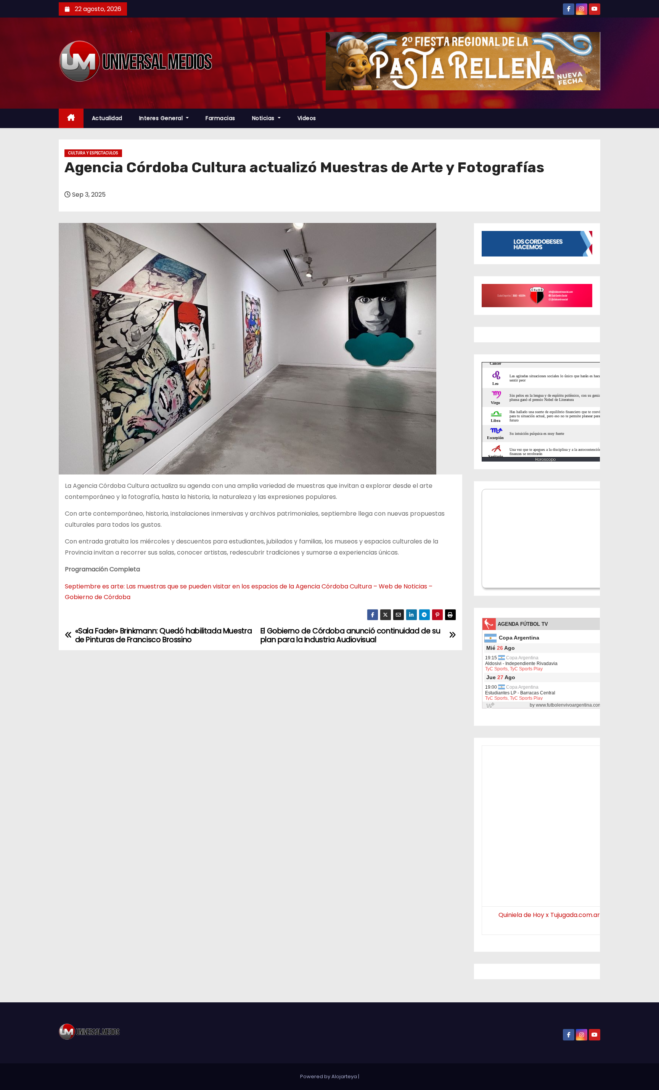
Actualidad (107, 118)
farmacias (220, 118)
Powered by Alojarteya (329, 1076)
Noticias (264, 118)
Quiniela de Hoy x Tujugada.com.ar (549, 914)
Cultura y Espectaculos (93, 153)
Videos (306, 118)
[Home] (71, 118)
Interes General (162, 118)
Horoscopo (545, 459)
